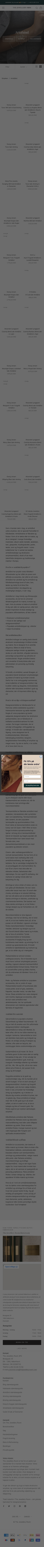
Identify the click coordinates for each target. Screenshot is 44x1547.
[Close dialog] (41, 756)
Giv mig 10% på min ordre (32, 785)
